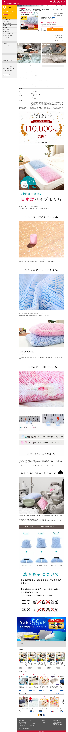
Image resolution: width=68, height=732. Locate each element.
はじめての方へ (5, 52)
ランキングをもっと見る (60, 671)
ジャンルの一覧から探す (7, 31)
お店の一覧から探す (6, 29)
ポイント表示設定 (32, 723)
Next (63, 679)
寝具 (33, 5)
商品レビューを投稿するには (59, 40)
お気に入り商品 (21, 720)
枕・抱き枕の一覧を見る (60, 37)
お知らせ (43, 720)
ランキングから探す (6, 37)
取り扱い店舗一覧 (22, 725)
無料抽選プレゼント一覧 (7, 25)
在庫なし (20, 667)
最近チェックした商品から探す (8, 33)
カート (30, 720)
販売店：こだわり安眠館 (58, 13)
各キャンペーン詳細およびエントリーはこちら (49, 22)
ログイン (6, 75)
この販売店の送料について (58, 15)
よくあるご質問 (44, 722)
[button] (18, 629)
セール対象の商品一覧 (6, 21)
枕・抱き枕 (41, 5)
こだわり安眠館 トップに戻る (59, 35)
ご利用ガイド (5, 43)
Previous (19, 679)
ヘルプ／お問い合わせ (6, 45)
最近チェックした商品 (22, 722)
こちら (30, 728)
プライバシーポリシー (6, 58)
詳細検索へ (4, 17)
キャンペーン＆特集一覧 (7, 23)
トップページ (19, 5)
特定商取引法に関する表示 (7, 60)
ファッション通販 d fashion (7, 70)
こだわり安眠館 (21, 645)
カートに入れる (55, 30)
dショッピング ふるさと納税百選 (8, 66)
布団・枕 (37, 5)
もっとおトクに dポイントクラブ (8, 68)
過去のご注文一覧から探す (7, 35)
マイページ (31, 722)
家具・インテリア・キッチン (27, 5)
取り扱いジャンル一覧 (22, 723)
